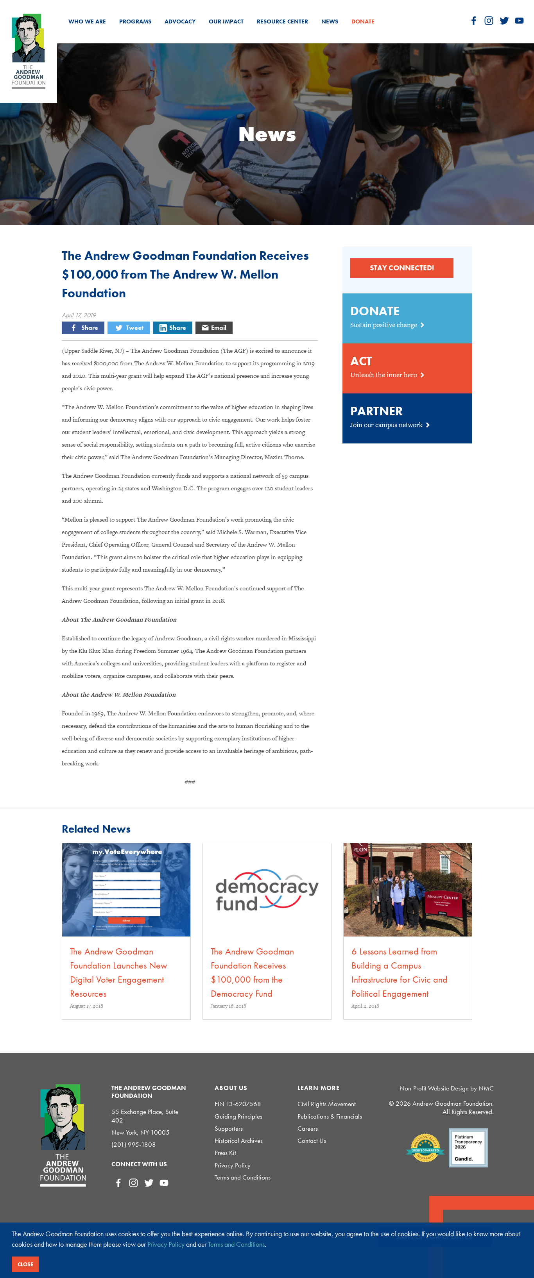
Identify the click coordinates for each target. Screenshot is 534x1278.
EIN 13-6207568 (238, 1104)
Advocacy (180, 21)
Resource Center (282, 21)
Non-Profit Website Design (434, 1088)
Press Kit (225, 1153)
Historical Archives (239, 1141)
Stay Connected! (402, 268)
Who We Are (87, 21)
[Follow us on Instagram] (489, 20)
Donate (363, 21)
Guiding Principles (238, 1116)
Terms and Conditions (243, 1177)
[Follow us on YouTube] (519, 20)
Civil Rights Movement (326, 1104)
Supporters (229, 1128)
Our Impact (226, 21)
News (329, 21)
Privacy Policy (233, 1165)
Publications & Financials (329, 1116)
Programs (135, 21)
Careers (307, 1128)
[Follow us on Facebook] (473, 20)
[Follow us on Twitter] (504, 20)
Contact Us (311, 1141)
